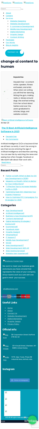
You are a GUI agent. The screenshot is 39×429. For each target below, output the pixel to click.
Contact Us (12, 313)
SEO (8, 243)
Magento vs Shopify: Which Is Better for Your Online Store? (20, 182)
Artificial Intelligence (15, 213)
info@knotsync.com (10, 289)
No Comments (12, 139)
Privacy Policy (13, 324)
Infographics (12, 234)
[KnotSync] (6, 3)
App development (14, 210)
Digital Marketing (14, 319)
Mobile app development (17, 240)
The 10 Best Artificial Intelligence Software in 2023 (19, 129)
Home (10, 308)
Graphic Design (14, 321)
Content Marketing (14, 218)
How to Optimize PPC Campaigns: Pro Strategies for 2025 (21, 198)
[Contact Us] (24, 48)
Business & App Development (19, 216)
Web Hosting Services (15, 251)
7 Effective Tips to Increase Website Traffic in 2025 (21, 187)
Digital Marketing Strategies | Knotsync (17, 222)
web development (15, 245)
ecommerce (12, 226)
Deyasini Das (11, 136)
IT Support (11, 237)
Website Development (17, 316)
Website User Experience (17, 253)
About (10, 310)
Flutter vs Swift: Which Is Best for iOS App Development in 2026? (21, 177)
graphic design (13, 232)
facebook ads (12, 229)
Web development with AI (17, 248)
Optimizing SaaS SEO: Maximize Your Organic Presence (20, 193)
